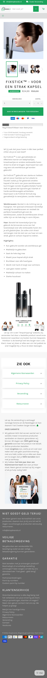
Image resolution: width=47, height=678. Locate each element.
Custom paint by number (13, 583)
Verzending (22, 393)
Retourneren (23, 403)
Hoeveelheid (17, 99)
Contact (5, 622)
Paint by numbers (10, 580)
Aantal (38, 99)
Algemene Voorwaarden (22, 373)
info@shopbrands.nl (14, 2)
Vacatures (6, 625)
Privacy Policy (22, 383)
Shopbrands (12, 633)
